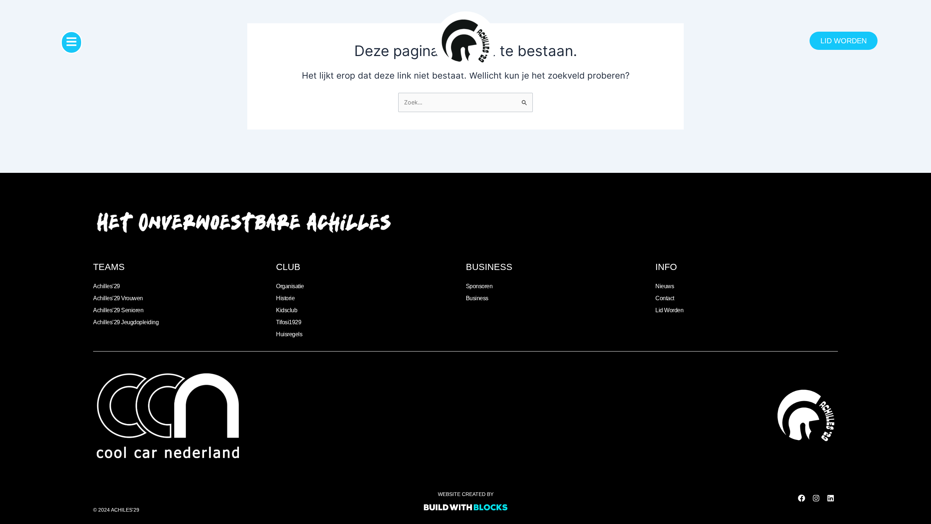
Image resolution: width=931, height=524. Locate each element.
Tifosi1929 (288, 322)
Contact (664, 298)
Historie (285, 298)
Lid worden (669, 310)
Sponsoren (479, 286)
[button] (71, 42)
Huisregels (289, 334)
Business (477, 298)
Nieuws (664, 286)
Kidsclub (286, 310)
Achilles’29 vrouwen (118, 298)
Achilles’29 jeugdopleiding (126, 322)
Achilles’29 (106, 286)
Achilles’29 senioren (118, 310)
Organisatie (290, 286)
